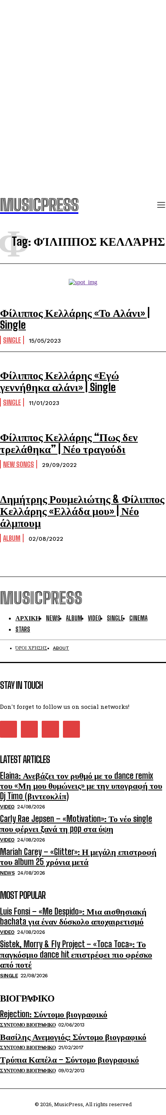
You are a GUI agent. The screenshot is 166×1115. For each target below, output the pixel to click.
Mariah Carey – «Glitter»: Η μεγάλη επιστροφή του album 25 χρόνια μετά (78, 857)
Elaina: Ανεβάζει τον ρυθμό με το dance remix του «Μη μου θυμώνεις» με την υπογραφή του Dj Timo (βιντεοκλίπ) (81, 785)
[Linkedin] (29, 729)
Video (7, 807)
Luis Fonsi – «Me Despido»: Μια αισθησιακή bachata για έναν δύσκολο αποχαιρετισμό (73, 916)
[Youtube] (71, 729)
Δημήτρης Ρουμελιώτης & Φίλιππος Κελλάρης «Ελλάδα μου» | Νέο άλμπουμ (82, 510)
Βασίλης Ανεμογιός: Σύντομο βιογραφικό (73, 1037)
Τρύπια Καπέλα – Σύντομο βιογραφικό (69, 1059)
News (7, 873)
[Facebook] (8, 729)
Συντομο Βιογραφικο (28, 1025)
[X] (50, 729)
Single (12, 340)
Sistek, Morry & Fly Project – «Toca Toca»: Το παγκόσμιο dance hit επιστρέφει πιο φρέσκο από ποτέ (76, 954)
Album (11, 538)
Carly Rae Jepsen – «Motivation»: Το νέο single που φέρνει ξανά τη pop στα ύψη (76, 823)
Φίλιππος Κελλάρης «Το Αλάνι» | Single (75, 318)
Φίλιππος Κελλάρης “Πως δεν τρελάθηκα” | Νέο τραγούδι (69, 442)
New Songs (18, 464)
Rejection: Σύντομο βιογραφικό (53, 1014)
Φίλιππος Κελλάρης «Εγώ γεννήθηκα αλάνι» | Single (59, 380)
